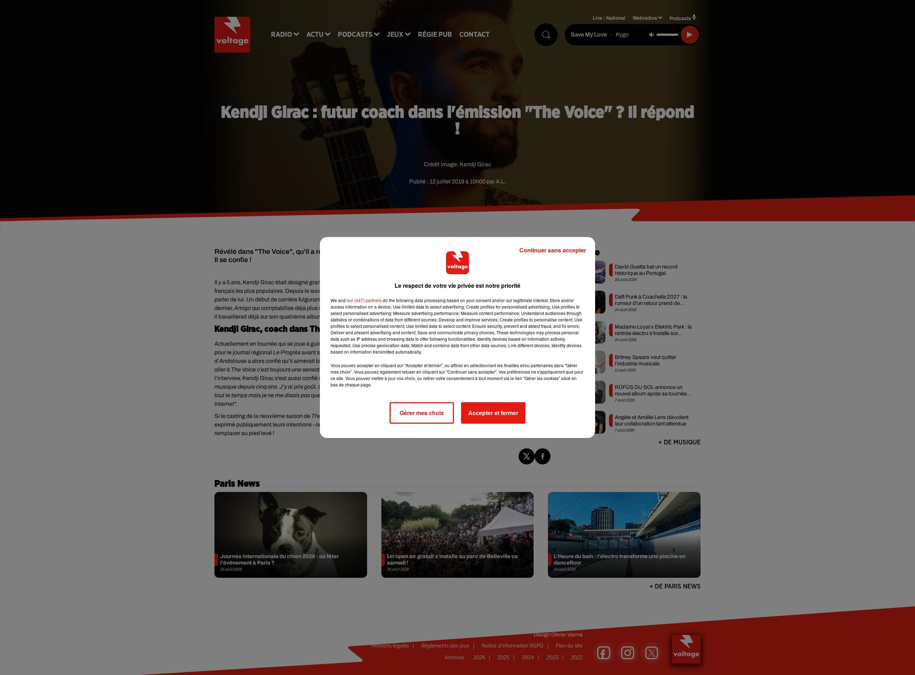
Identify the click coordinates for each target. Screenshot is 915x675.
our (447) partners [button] (364, 300)
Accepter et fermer (493, 413)
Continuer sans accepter (552, 250)
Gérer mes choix (422, 413)
